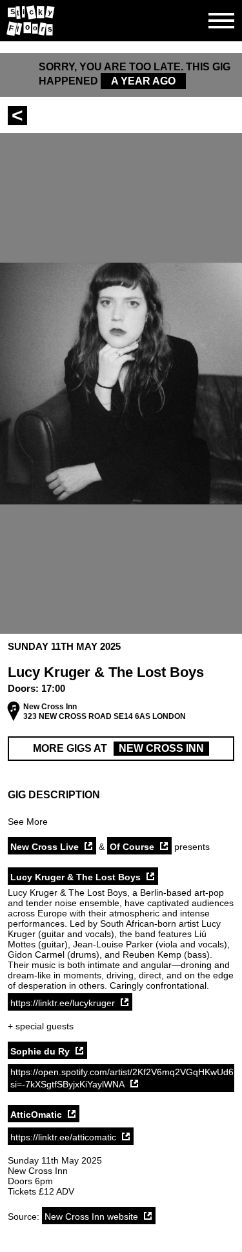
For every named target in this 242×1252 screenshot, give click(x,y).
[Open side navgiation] (221, 21)
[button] (121, 795)
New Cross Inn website (91, 1216)
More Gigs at (118, 748)
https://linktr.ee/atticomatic (63, 1137)
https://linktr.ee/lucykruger (62, 1003)
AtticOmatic (36, 1114)
